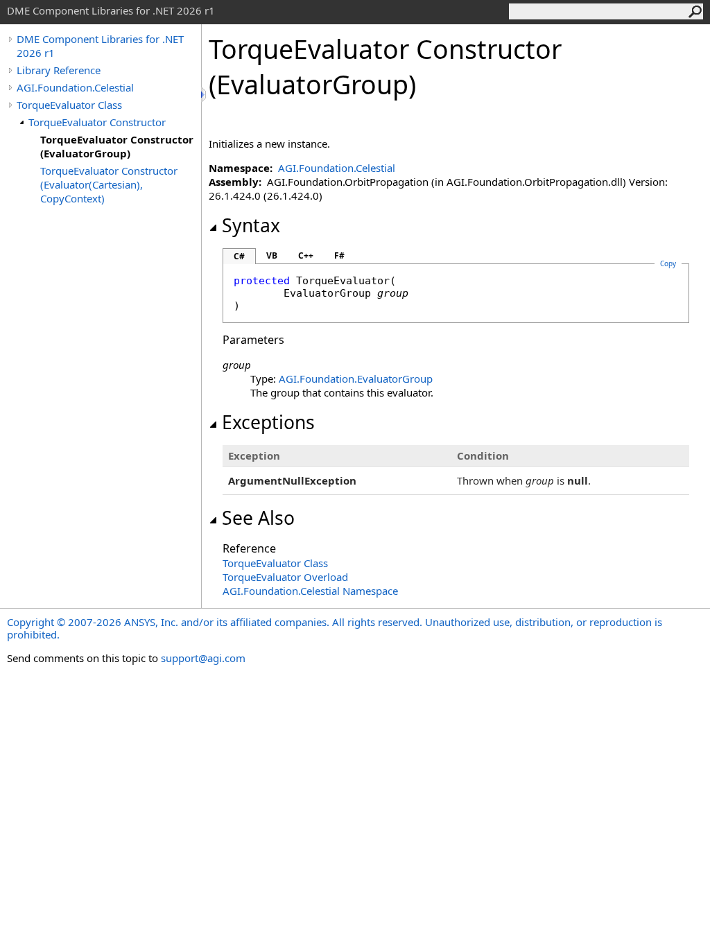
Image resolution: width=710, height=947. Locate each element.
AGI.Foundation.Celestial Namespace (310, 591)
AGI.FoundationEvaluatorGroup (356, 378)
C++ (305, 255)
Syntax (251, 225)
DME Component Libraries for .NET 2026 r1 (100, 46)
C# (239, 256)
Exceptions (268, 422)
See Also (258, 517)
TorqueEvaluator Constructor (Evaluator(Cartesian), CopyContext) (109, 184)
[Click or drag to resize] (204, 95)
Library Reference (59, 70)
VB (271, 255)
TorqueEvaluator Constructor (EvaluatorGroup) (116, 146)
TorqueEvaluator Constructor (97, 122)
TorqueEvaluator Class (69, 105)
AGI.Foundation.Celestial (75, 87)
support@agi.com (203, 658)
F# (339, 255)
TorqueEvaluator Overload (285, 577)
